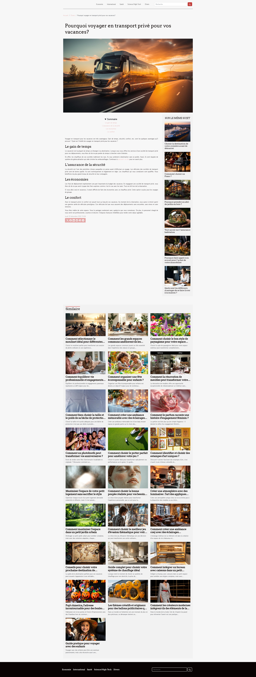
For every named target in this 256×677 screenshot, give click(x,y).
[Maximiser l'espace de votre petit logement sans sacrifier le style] (86, 476)
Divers (147, 4)
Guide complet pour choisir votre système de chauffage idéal (127, 569)
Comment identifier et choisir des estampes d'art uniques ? (170, 454)
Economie (99, 4)
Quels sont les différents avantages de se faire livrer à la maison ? (177, 290)
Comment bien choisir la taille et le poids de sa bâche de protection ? (85, 417)
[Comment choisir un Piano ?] (177, 161)
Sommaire (112, 119)
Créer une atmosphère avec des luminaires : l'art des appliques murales (169, 494)
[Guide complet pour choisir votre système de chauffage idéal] (128, 553)
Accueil (65, 15)
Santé (122, 4)
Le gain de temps (111, 123)
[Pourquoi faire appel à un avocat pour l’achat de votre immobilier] (177, 245)
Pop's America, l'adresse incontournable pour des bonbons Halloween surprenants (85, 608)
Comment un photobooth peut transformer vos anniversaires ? (84, 454)
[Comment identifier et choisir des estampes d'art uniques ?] (170, 438)
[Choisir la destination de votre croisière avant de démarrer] (177, 131)
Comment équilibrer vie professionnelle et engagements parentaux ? (84, 379)
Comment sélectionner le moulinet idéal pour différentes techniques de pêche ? (84, 341)
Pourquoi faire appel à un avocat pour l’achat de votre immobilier (177, 260)
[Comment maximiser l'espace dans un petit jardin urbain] (86, 515)
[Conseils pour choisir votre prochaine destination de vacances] (86, 553)
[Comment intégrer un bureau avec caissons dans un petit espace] (170, 553)
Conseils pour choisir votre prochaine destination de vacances (81, 570)
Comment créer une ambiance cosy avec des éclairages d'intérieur (168, 532)
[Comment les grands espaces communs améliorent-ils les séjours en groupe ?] (128, 324)
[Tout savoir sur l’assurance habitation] (177, 217)
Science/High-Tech (134, 4)
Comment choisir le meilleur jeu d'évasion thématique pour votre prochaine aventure (127, 532)
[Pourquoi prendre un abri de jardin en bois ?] (177, 189)
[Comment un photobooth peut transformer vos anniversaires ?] (86, 438)
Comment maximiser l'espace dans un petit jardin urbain (83, 531)
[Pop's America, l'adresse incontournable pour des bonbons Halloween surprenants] (86, 591)
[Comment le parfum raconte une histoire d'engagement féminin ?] (170, 400)
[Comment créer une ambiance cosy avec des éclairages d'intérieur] (170, 515)
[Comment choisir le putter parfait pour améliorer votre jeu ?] (128, 438)
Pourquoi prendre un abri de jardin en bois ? (177, 203)
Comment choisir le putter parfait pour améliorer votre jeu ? (128, 454)
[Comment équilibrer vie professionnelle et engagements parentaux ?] (86, 362)
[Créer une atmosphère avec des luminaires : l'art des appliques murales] (170, 476)
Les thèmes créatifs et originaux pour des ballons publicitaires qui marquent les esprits (127, 608)
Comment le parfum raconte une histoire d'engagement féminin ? (169, 416)
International (111, 4)
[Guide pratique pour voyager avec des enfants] (86, 629)
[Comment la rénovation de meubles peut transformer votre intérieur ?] (170, 362)
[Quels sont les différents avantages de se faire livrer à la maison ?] (177, 275)
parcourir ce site (123, 159)
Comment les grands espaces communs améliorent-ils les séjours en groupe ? (125, 341)
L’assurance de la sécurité (111, 126)
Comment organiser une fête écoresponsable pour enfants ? (126, 378)
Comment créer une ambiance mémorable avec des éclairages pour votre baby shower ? (126, 417)
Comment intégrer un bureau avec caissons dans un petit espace (167, 570)
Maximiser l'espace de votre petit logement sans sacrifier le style (85, 492)
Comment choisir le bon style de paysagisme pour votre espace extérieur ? (169, 341)
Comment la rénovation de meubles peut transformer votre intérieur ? (169, 379)
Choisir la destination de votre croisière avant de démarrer (176, 146)
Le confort (111, 132)
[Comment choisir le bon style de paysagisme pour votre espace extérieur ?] (170, 324)
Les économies (111, 129)
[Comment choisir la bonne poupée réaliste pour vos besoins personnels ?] (128, 476)
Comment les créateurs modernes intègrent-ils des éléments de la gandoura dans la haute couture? (170, 608)
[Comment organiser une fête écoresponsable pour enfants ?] (128, 362)
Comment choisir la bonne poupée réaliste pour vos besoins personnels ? (127, 494)
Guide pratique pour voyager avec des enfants (83, 645)
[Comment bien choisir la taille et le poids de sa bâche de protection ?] (86, 400)
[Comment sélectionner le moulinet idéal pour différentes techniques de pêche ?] (86, 324)
